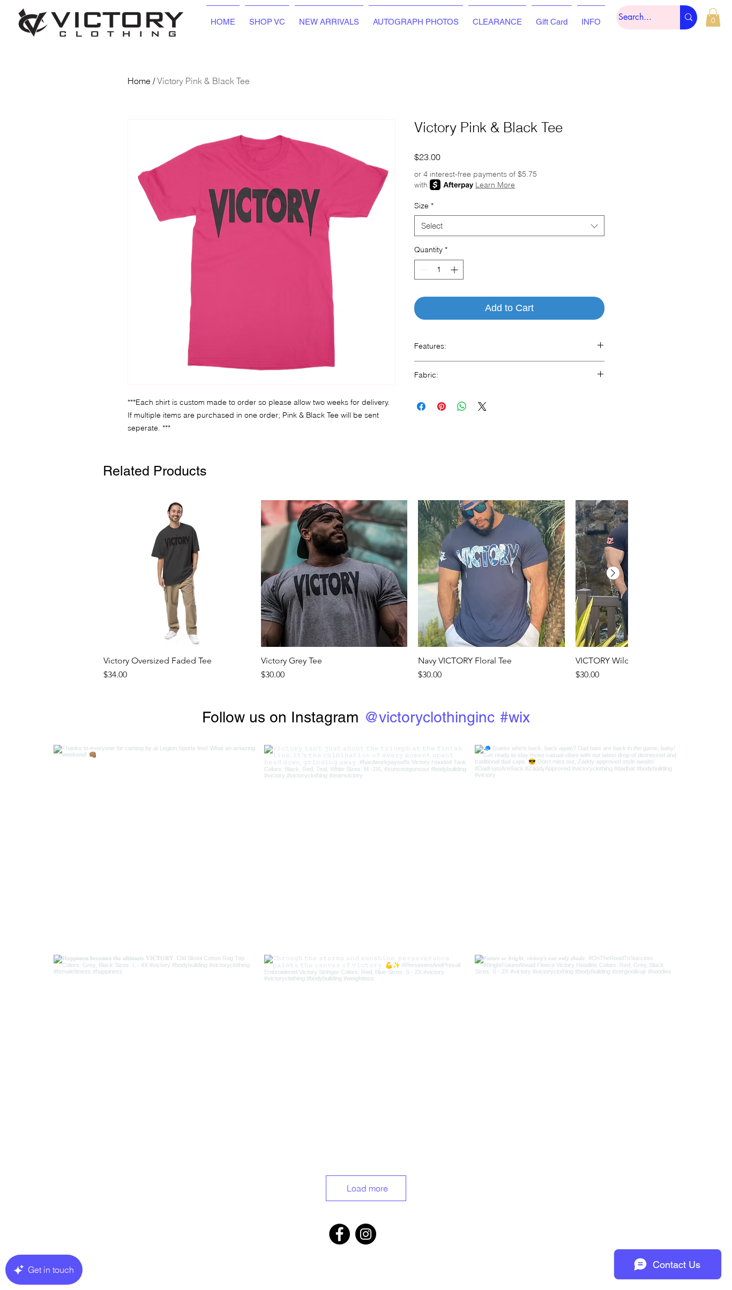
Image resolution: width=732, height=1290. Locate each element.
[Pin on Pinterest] (441, 406)
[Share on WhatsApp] (461, 406)
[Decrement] (422, 269)
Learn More (495, 185)
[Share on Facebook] (421, 406)
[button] (713, 17)
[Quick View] (176, 573)
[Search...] (688, 17)
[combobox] (509, 225)
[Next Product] (613, 573)
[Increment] (455, 269)
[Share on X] (482, 406)
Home (139, 81)
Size (424, 205)
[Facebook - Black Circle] (339, 1234)
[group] (365, 591)
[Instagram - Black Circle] (365, 1234)
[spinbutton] (439, 269)
